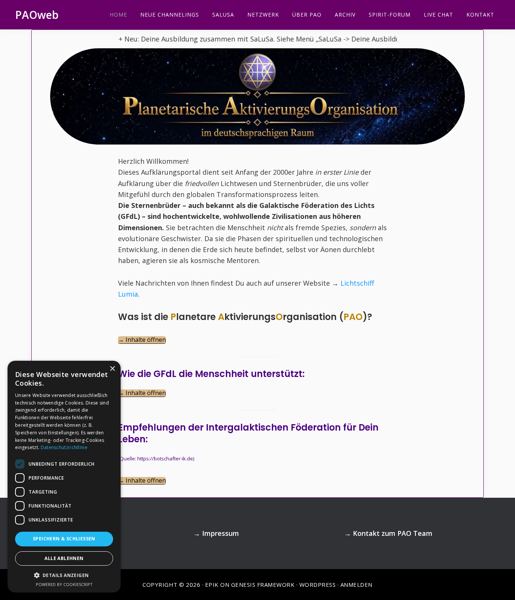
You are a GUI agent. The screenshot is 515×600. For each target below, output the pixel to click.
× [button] (112, 369)
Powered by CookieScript (64, 584)
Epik (212, 584)
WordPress (317, 584)
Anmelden (356, 584)
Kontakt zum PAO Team (392, 533)
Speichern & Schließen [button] (64, 538)
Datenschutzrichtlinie (64, 447)
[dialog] (64, 476)
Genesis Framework (263, 584)
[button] (64, 575)
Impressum (220, 533)
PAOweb (36, 15)
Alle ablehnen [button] (63, 558)
